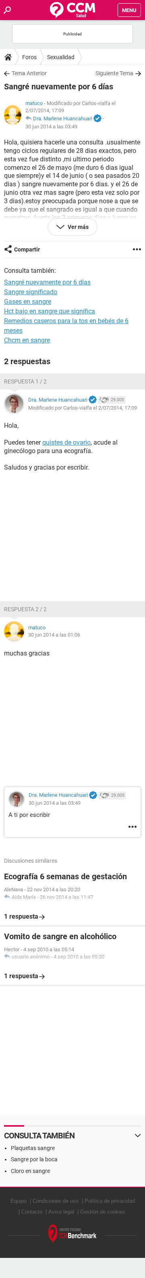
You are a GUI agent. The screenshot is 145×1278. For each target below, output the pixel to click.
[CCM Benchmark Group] (72, 1234)
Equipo (18, 1201)
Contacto (31, 1212)
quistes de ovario (66, 442)
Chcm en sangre (27, 340)
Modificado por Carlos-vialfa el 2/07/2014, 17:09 (82, 408)
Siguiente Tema (114, 73)
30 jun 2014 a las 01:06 (54, 635)
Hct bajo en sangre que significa (49, 311)
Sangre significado (30, 292)
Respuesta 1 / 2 (25, 381)
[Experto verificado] (97, 118)
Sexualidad (61, 57)
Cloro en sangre (30, 1171)
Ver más (77, 227)
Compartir (27, 249)
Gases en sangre (27, 301)
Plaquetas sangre (33, 1148)
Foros (29, 57)
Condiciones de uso (56, 1201)
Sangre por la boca (34, 1159)
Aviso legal (61, 1212)
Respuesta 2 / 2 (25, 609)
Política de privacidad (110, 1201)
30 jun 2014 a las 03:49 (51, 127)
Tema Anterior (29, 73)
